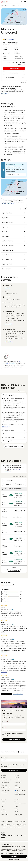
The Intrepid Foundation (20, 804)
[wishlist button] (22, 77)
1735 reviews (11, 39)
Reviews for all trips (18, 694)
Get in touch (4, 801)
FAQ (2, 806)
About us (17, 777)
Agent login (4, 792)
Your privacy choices (21, 790)
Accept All (14, 856)
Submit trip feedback (6, 780)
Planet (16, 809)
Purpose (17, 799)
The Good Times (18, 780)
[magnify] (21, 2)
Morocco (11, 5)
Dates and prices (14, 68)
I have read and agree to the (14, 734)
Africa (6, 5)
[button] (14, 16)
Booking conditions (5, 790)
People (16, 806)
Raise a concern (4, 814)
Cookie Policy (20, 853)
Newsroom (3, 811)
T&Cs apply (4, 766)
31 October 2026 (21, 64)
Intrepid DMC (18, 782)
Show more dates (13, 570)
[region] (14, 851)
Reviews (3, 809)
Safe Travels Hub (5, 782)
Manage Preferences (14, 859)
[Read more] (2, 5)
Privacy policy (18, 787)
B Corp (16, 801)
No (21, 752)
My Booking (4, 777)
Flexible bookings (5, 787)
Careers (16, 785)
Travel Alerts (4, 785)
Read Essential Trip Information (14, 446)
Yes (16, 752)
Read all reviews (6, 694)
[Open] (13, 585)
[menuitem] (4, 2)
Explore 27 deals (14, 73)
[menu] (25, 2)
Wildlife (16, 811)
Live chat (3, 804)
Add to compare (11, 77)
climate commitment (8, 203)
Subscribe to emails (14, 770)
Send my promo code (14, 739)
